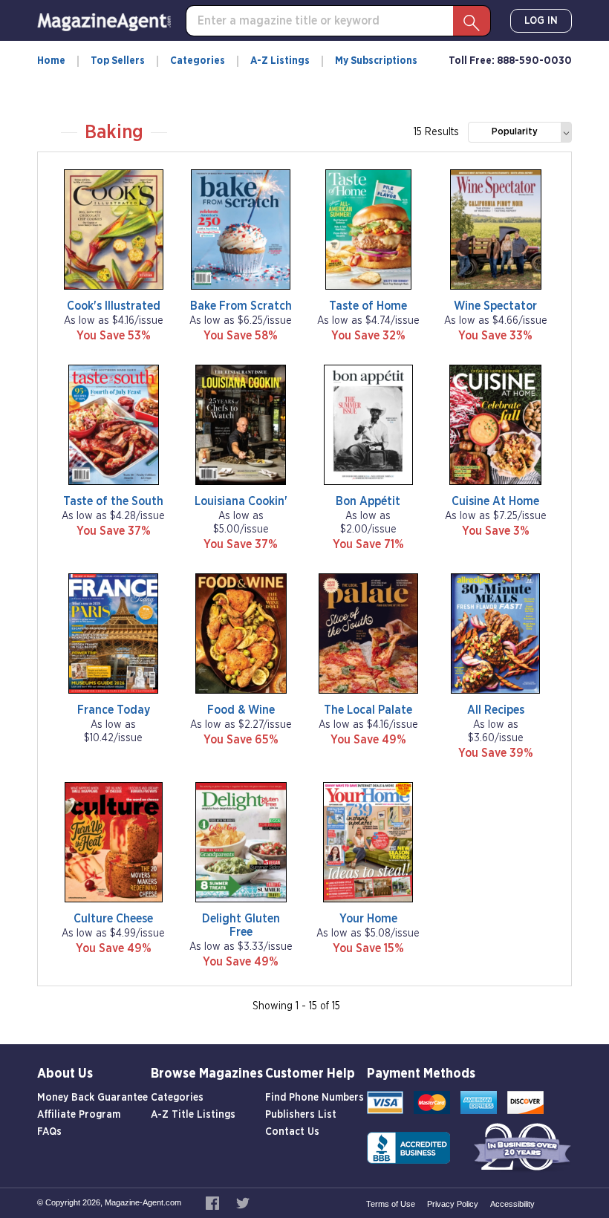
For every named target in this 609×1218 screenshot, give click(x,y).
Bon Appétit (368, 501)
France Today (113, 710)
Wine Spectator (495, 306)
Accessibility (512, 1203)
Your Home (368, 919)
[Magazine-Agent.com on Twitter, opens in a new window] (243, 1202)
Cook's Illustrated (113, 306)
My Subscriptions (376, 61)
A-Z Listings (280, 61)
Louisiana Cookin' (241, 501)
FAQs (49, 1132)
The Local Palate (368, 710)
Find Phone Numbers (314, 1097)
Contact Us (292, 1132)
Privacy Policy (452, 1203)
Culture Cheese (113, 919)
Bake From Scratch (241, 306)
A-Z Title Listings (193, 1115)
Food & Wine (241, 710)
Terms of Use (390, 1203)
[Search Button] (471, 21)
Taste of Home (368, 306)
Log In (541, 21)
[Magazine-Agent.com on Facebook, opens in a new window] (213, 1202)
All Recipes (495, 710)
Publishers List (300, 1115)
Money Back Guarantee (92, 1097)
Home (51, 61)
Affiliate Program (78, 1115)
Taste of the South (113, 501)
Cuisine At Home (495, 501)
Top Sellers (118, 61)
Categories (197, 61)
